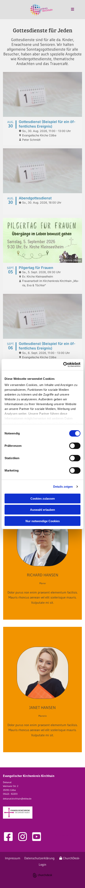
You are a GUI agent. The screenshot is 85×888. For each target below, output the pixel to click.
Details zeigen (63, 486)
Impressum (12, 858)
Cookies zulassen (42, 498)
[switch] (74, 445)
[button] (68, 9)
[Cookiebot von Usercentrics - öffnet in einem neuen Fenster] (63, 364)
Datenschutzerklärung (39, 858)
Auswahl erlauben (42, 509)
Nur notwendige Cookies (43, 521)
